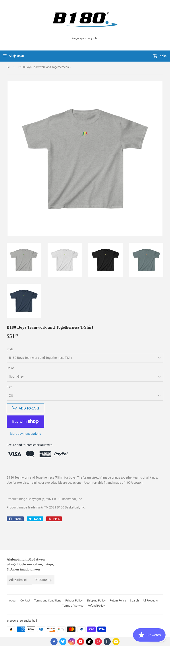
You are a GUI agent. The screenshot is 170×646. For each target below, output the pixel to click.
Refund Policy (96, 605)
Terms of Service (72, 605)
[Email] (116, 641)
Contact (25, 600)
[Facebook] (54, 641)
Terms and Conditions (47, 600)
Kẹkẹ (163, 56)
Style (10, 349)
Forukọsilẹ (43, 580)
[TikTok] (89, 641)
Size (9, 387)
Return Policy (118, 600)
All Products (150, 600)
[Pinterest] (98, 641)
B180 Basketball (26, 620)
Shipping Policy (96, 600)
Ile (8, 67)
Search (134, 600)
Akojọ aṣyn (16, 56)
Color (10, 368)
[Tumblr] (107, 641)
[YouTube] (80, 641)
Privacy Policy (74, 600)
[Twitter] (62, 641)
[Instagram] (71, 641)
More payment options (25, 433)
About (12, 600)
